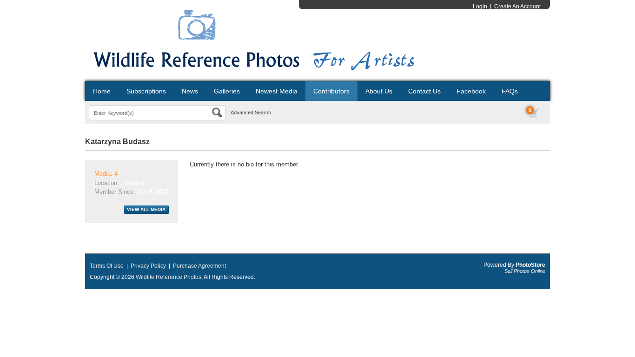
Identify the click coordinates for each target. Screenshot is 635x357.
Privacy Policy (148, 266)
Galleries (227, 91)
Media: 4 (106, 173)
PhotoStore (530, 265)
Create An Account (517, 6)
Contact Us (424, 91)
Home (102, 91)
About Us (378, 91)
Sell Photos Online (524, 271)
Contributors (331, 91)
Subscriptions (146, 91)
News (190, 91)
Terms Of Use (107, 266)
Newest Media (277, 91)
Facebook (471, 91)
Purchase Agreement (199, 266)
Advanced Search (251, 112)
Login (480, 6)
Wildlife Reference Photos (168, 277)
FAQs (510, 91)
